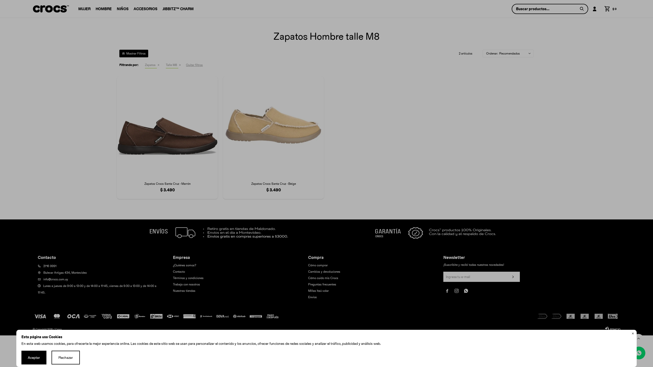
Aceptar (34, 358)
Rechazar (65, 358)
